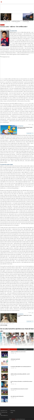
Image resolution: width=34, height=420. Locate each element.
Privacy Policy (13, 410)
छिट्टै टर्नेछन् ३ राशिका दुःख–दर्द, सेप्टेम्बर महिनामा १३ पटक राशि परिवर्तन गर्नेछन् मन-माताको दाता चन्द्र (21, 382)
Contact (12, 412)
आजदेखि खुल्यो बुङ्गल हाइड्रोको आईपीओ (15, 359)
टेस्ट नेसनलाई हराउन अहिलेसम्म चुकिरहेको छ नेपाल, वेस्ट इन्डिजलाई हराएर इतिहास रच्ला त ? (21, 366)
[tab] (8, 349)
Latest (9, 349)
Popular (25, 349)
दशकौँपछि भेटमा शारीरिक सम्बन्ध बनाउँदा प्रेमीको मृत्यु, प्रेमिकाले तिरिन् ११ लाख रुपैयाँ (20, 374)
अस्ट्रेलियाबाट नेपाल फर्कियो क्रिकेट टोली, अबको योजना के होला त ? (18, 351)
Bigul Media (13, 419)
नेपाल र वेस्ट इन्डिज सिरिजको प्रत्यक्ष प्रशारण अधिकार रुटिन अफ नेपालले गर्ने (19, 389)
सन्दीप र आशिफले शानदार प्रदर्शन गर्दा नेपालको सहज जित (17, 396)
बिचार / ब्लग (2, 24)
